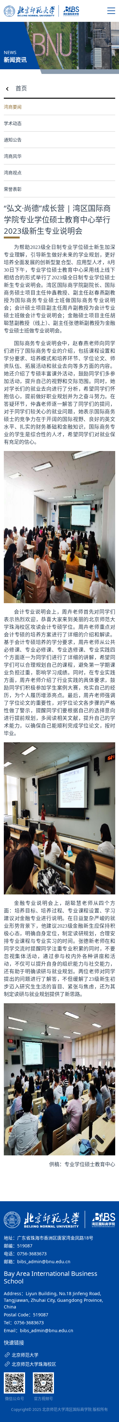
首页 (21, 88)
